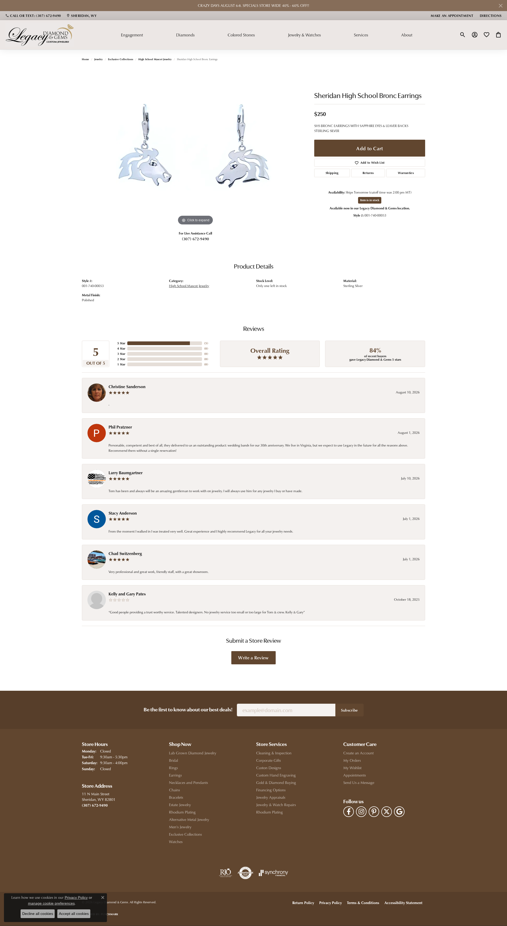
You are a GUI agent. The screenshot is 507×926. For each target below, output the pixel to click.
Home (85, 59)
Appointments (354, 775)
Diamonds (185, 35)
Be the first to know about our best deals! (188, 710)
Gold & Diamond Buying (276, 782)
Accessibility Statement (403, 902)
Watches (175, 841)
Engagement (132, 35)
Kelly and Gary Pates (127, 594)
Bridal (173, 760)
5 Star (121, 343)
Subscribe (349, 710)
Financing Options (270, 790)
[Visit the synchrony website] (273, 873)
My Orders (352, 760)
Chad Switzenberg (125, 553)
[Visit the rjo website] (225, 873)
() (206, 343)
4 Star (121, 348)
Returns (368, 173)
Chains (174, 790)
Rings (173, 767)
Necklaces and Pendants (188, 782)
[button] (462, 35)
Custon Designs (268, 767)
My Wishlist (352, 767)
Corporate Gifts (268, 760)
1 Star (121, 364)
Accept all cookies (74, 913)
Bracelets (176, 797)
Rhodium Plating (182, 812)
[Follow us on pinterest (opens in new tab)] (374, 811)
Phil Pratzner (120, 427)
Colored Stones (241, 35)
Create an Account (358, 753)
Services (361, 35)
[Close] (500, 5)
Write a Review (253, 657)
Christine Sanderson (127, 386)
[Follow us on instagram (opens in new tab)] (361, 811)
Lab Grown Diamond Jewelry (192, 753)
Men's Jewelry (180, 827)
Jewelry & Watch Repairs (276, 804)
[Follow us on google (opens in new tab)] (399, 811)
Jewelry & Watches (304, 35)
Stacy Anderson (123, 513)
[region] (195, 147)
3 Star (121, 353)
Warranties (406, 173)
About (406, 35)
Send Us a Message (358, 782)
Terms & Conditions (363, 902)
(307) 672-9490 (195, 239)
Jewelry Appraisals (270, 797)
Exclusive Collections (120, 59)
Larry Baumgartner (126, 473)
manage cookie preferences (51, 903)
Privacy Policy (330, 902)
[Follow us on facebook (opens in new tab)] (348, 811)
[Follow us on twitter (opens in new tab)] (386, 811)
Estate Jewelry (180, 804)
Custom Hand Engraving (276, 775)
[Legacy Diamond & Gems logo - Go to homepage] (40, 34)
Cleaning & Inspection (274, 753)
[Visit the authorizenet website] (245, 873)
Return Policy (303, 902)
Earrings (175, 775)
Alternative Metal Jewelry (189, 819)
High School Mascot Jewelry (155, 59)
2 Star (121, 359)
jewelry (98, 59)
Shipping (332, 173)
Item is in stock (369, 200)
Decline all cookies (37, 913)
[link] (33, 15)
